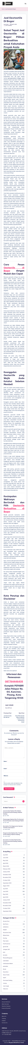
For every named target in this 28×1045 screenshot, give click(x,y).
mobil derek (6, 960)
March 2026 (6, 866)
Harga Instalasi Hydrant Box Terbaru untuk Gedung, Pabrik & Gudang (12, 833)
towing (5, 983)
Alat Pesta (5, 924)
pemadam (5, 966)
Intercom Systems (6, 1008)
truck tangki (6, 986)
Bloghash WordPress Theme (16, 1042)
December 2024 (7, 902)
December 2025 (7, 874)
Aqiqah (5, 929)
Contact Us (4, 1022)
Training (4, 1018)
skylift (4, 977)
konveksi (5, 955)
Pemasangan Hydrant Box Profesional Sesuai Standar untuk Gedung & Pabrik (13, 820)
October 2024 (6, 908)
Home (3, 9)
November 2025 (7, 877)
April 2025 (5, 897)
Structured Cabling (7, 980)
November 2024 (7, 905)
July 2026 (5, 855)
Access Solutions (6, 1002)
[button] (8, 707)
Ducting (5, 938)
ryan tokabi (9, 705)
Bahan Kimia (6, 935)
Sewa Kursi (5, 972)
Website (6, 775)
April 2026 (5, 863)
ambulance (5, 927)
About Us (4, 1016)
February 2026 (6, 869)
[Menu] (25, 3)
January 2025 (6, 900)
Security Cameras (6, 1006)
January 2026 (6, 871)
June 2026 (5, 857)
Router (4, 969)
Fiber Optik (5, 941)
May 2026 (5, 860)
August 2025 (6, 885)
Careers (4, 1020)
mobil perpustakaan (8, 963)
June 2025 (5, 891)
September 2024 (7, 911)
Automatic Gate (7, 932)
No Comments (9, 25)
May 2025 (5, 894)
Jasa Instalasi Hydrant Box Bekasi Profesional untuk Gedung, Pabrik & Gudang (12, 812)
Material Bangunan (7, 958)
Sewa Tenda (6, 974)
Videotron (5, 988)
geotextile (5, 946)
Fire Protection (6, 943)
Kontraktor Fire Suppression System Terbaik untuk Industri (13, 826)
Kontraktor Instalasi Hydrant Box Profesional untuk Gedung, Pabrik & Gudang (12, 841)
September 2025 (7, 883)
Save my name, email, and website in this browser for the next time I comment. (13, 784)
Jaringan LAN (6, 949)
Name (5, 761)
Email (5, 768)
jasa (4, 952)
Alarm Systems (5, 1004)
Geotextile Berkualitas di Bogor (14, 508)
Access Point (6, 921)
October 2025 (6, 880)
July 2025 (5, 888)
